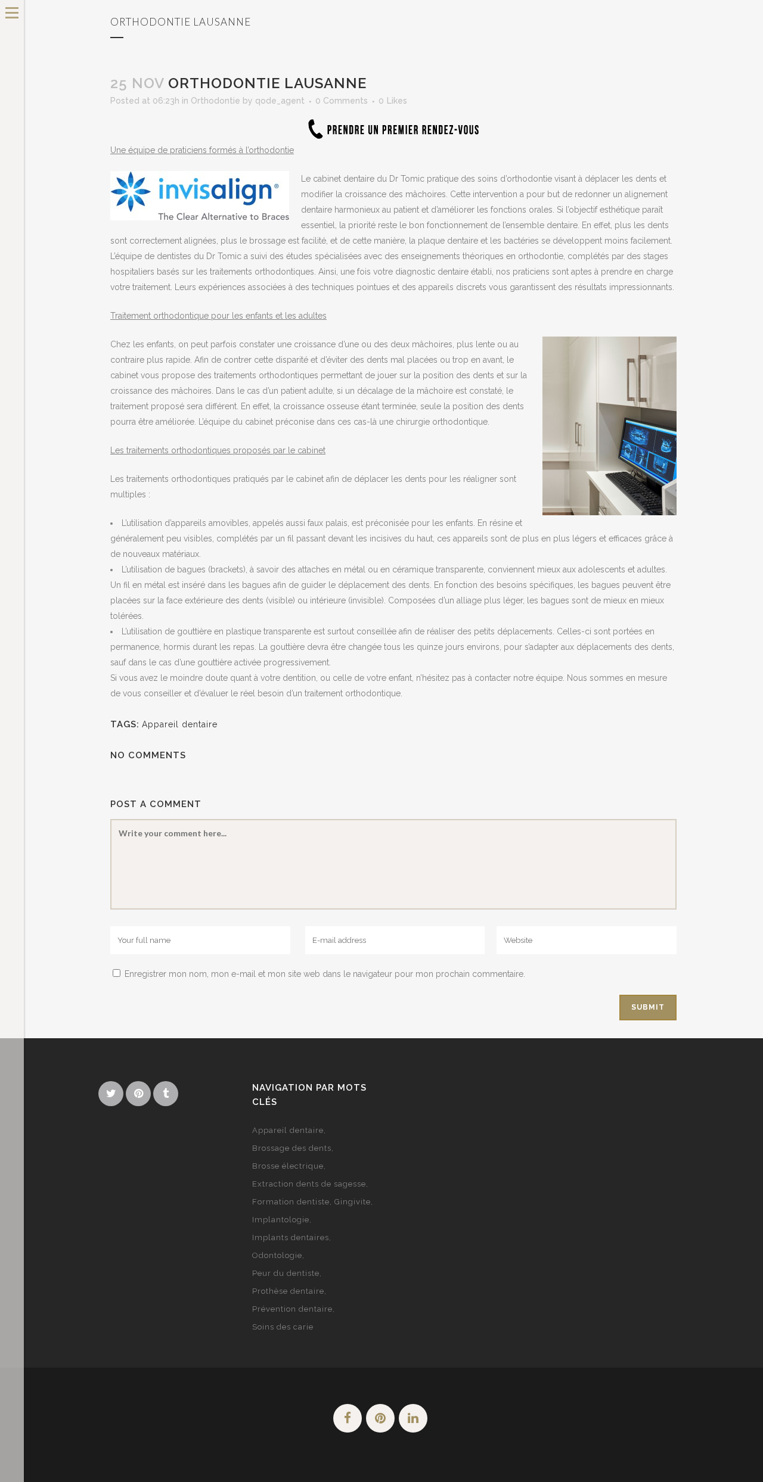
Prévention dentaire (292, 1308)
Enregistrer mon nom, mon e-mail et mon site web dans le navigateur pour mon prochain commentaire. (325, 974)
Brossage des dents (291, 1148)
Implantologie (280, 1219)
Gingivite (352, 1201)
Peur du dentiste (286, 1273)
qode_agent (280, 100)
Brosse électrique (288, 1166)
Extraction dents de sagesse (309, 1183)
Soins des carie (283, 1326)
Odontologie (277, 1255)
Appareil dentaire (180, 724)
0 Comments (341, 100)
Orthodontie (215, 100)
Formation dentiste (291, 1201)
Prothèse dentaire (288, 1291)
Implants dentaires (290, 1237)
